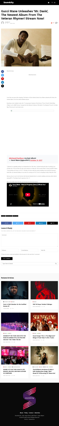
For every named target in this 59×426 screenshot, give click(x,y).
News (10, 333)
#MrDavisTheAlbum (16, 158)
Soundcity (7, 22)
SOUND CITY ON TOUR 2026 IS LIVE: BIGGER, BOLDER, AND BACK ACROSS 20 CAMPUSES (14, 371)
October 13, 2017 (36, 160)
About (21, 413)
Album (3, 215)
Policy (26, 413)
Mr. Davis (16, 215)
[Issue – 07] (29, 398)
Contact (31, 413)
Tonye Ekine (6, 308)
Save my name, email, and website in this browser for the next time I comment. (21, 254)
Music (5, 333)
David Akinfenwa (36, 306)
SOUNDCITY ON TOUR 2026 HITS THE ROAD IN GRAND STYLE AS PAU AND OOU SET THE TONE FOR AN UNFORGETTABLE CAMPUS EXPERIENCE (14, 339)
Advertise (37, 413)
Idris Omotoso (6, 342)
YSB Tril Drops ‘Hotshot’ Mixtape (42, 304)
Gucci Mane (9, 215)
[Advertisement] (32, 86)
